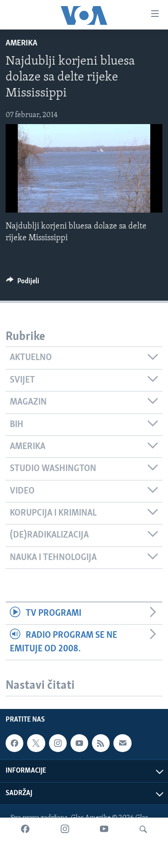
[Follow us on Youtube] (79, 743)
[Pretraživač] (143, 829)
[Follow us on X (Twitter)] (36, 743)
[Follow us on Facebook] (14, 743)
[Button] (22, 283)
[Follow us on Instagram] (58, 743)
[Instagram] (64, 829)
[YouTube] (104, 829)
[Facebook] (25, 829)
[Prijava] (122, 743)
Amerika (21, 43)
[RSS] (101, 743)
